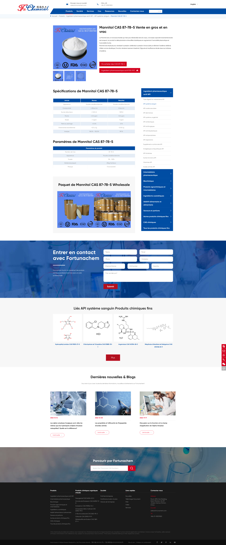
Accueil (54, 16)
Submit (110, 286)
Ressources (109, 11)
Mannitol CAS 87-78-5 (119, 16)
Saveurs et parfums (151, 211)
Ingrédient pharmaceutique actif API (79, 16)
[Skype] (224, 346)
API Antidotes (147, 153)
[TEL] (224, 359)
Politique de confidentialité (143, 542)
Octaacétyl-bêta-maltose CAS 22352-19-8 (85, 510)
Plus (113, 357)
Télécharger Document (133, 499)
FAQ (127, 502)
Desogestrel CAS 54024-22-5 (84, 498)
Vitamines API (147, 162)
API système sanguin (101, 16)
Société (80, 11)
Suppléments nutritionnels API (152, 144)
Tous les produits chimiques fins (156, 228)
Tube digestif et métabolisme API (153, 99)
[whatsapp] (224, 355)
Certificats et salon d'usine (108, 499)
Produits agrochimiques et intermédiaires (154, 188)
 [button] (47, 331)
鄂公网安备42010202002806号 (113, 542)
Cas (99, 11)
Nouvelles (122, 11)
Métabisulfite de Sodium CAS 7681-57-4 (86, 520)
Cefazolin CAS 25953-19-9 (83, 516)
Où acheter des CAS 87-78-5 (113, 64)
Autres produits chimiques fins (155, 216)
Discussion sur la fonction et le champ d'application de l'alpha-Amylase (153, 424)
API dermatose (148, 113)
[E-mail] (224, 351)
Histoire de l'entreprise (107, 502)
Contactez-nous (137, 11)
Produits (69, 11)
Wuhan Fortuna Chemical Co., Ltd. (69, 542)
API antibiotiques (148, 122)
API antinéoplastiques (150, 131)
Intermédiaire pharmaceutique (150, 173)
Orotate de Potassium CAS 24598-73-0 (87, 502)
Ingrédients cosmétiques (153, 196)
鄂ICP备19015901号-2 (97, 542)
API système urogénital (150, 117)
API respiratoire (148, 140)
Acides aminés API (149, 167)
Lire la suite (57, 435)
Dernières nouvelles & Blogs (113, 377)
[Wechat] (224, 364)
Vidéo (127, 505)
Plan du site (131, 542)
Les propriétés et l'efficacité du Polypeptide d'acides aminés (111, 424)
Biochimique (148, 181)
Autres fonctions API (149, 158)
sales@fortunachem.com (78, 5)
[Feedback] (224, 368)
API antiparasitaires (149, 135)
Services (90, 11)
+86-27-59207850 (106, 5)
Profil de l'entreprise (106, 496)
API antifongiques (148, 126)
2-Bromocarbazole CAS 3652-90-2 (86, 514)
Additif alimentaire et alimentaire (152, 203)
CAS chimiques (149, 222)
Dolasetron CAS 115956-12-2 (84, 506)
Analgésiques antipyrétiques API (153, 149)
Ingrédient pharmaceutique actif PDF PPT (119, 70)
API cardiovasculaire (149, 108)
